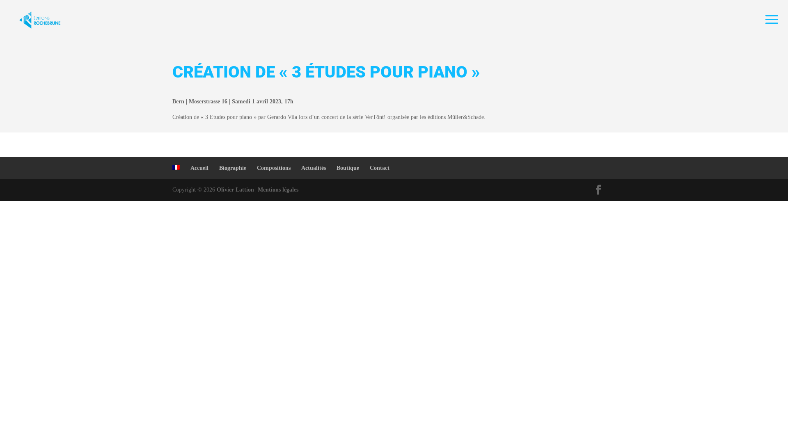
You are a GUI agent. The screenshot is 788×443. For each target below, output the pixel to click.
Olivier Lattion (235, 190)
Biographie (232, 168)
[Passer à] (176, 167)
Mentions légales (278, 190)
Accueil (199, 168)
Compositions (274, 168)
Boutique (348, 168)
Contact (379, 168)
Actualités (313, 168)
